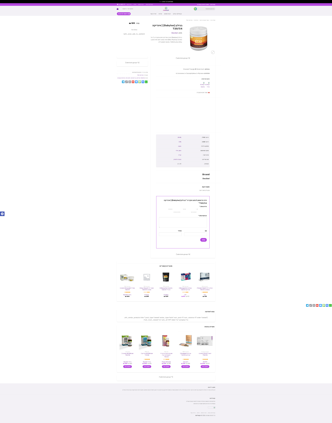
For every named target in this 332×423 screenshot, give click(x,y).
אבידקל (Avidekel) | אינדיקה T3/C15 (185, 354)
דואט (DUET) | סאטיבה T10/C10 (205, 354)
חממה (179, 146)
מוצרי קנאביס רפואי (204, 20)
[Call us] (119, 4)
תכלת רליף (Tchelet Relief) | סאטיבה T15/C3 (205, 289)
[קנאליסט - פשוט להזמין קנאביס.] (166, 9)
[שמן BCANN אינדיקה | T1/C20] (146, 341)
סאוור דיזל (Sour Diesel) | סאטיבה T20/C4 (147, 289)
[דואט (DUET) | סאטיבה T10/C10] (205, 341)
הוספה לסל (205, 366)
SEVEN (205, 362)
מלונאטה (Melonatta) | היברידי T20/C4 (166, 289)
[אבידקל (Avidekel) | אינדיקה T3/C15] (185, 341)
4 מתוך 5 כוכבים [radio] (201, 212)
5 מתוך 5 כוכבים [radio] (185, 212)
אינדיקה (138, 78)
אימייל (180, 231)
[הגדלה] (213, 52)
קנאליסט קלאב (149, 4)
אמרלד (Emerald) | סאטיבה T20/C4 (127, 289)
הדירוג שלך (203, 206)
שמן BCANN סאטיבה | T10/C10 (127, 354)
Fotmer (146, 295)
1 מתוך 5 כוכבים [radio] (203, 209)
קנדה (179, 155)
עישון (180, 150)
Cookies (166, 295)
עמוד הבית (212, 20)
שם (206, 231)
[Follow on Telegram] (117, 4)
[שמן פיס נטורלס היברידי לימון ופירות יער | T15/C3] (166, 341)
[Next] (118, 284)
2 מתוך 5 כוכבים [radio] (191, 209)
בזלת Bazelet (127, 295)
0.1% (180, 142)
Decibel (174, 33)
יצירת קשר (129, 4)
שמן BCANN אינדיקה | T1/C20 (147, 354)
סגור (160, 1)
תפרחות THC (189, 20)
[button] (2, 214)
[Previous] (213, 284)
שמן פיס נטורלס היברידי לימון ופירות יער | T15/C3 (166, 355)
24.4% (179, 137)
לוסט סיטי (128, 78)
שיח (205, 295)
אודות (135, 4)
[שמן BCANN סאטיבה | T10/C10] (127, 341)
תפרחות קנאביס (121, 78)
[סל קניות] (117, 9)
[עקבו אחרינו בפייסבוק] (124, 4)
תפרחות (196, 20)
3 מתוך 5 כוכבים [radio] (177, 209)
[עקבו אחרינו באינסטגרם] (122, 4)
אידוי (177, 150)
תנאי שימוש (141, 4)
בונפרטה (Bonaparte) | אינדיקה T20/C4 (185, 289)
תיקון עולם (185, 362)
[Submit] (195, 8)
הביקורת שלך (202, 215)
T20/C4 (143, 78)
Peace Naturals (166, 362)
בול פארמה (133, 78)
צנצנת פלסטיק (177, 159)
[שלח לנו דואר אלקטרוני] (121, 4)
